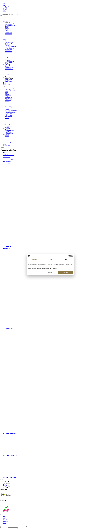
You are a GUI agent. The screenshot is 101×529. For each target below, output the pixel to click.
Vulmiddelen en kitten (8, 38)
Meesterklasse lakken (8, 33)
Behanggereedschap (8, 50)
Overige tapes (7, 54)
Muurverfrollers (7, 44)
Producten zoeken (5, 14)
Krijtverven (6, 31)
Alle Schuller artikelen (8, 41)
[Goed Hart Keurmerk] (6, 513)
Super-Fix (4, 83)
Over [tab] (66, 259)
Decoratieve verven (8, 30)
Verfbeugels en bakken (8, 62)
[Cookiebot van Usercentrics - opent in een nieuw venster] (68, 256)
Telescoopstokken (8, 56)
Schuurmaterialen (7, 60)
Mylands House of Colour (7, 134)
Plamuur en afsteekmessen (9, 58)
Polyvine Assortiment (6, 64)
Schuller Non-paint (6, 39)
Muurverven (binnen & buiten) (10, 23)
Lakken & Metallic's (8, 68)
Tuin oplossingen (7, 101)
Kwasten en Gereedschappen (9, 67)
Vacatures (4, 523)
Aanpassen (50, 272)
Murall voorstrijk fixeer (8, 24)
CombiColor (7, 80)
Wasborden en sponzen (8, 57)
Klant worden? (5, 9)
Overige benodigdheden (9, 117)
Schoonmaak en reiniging (9, 59)
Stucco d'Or (4, 76)
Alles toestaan (65, 272)
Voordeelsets (7, 118)
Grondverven (5, 82)
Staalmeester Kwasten (6, 75)
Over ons (4, 5)
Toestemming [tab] (34, 259)
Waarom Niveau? (5, 8)
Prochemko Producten (8, 79)
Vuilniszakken (7, 63)
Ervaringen (4, 11)
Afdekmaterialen (7, 47)
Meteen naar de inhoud (4, 0)
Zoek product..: (3, 147)
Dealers (4, 10)
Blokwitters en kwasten (8, 43)
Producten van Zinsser (6, 84)
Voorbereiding (7, 66)
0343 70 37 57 (6, 484)
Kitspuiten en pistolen (8, 51)
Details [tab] (50, 259)
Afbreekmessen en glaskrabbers (10, 48)
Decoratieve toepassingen (9, 69)
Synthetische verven (8, 100)
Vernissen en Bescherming (9, 70)
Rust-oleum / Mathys (8, 81)
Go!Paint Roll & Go (6, 74)
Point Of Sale (7, 72)
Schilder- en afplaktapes (9, 42)
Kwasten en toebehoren (8, 32)
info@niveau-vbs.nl (6, 485)
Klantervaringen (5, 521)
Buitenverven (7, 28)
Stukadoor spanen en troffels (9, 61)
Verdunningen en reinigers (9, 36)
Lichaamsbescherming (8, 49)
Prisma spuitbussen (8, 55)
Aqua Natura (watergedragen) (10, 25)
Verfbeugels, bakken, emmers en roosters (11, 37)
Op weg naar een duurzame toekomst (11, 46)
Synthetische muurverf (8, 34)
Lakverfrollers (7, 45)
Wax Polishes (7, 73)
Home (4, 3)
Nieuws (6, 7)
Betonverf (6, 27)
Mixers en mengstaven (8, 52)
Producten (4, 4)
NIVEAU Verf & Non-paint (7, 21)
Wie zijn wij (7, 6)
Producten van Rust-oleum (7, 77)
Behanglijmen (7, 26)
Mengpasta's (7, 29)
